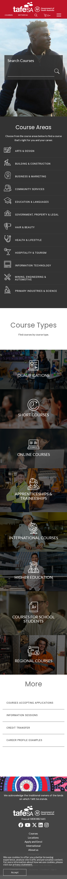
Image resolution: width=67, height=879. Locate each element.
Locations (33, 837)
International (33, 845)
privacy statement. (23, 864)
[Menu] (59, 15)
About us (33, 849)
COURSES (9, 15)
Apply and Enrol (33, 841)
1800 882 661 (38, 818)
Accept (15, 872)
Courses (33, 833)
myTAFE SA (23, 15)
